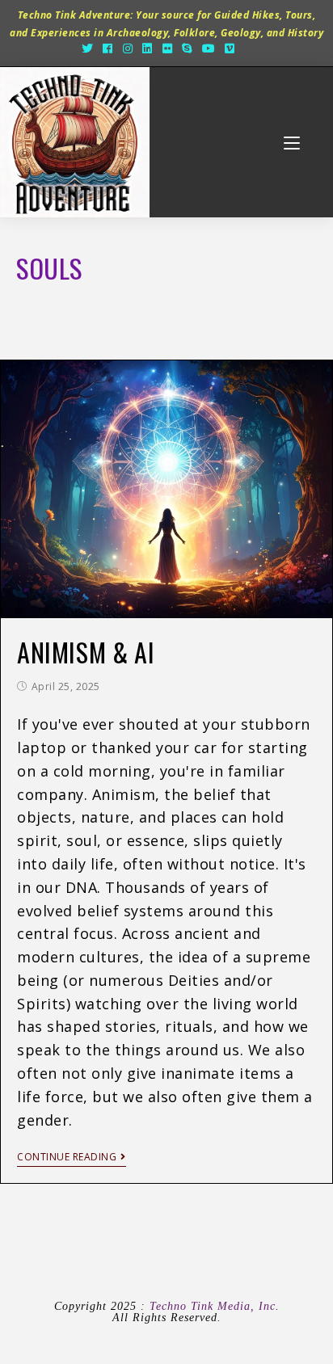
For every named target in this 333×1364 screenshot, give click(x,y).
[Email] (248, 48)
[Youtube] (209, 48)
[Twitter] (88, 48)
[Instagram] (128, 48)
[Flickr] (168, 48)
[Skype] (187, 48)
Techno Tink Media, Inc (213, 1306)
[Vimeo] (230, 48)
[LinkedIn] (147, 48)
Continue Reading (66, 1157)
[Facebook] (108, 48)
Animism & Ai (85, 652)
